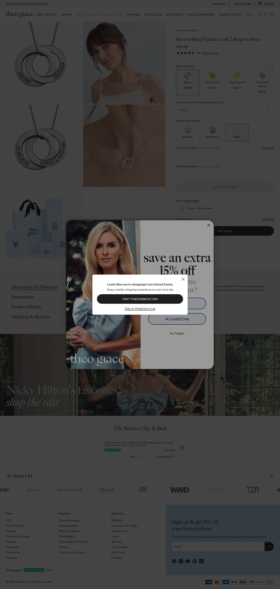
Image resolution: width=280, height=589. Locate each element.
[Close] (183, 279)
